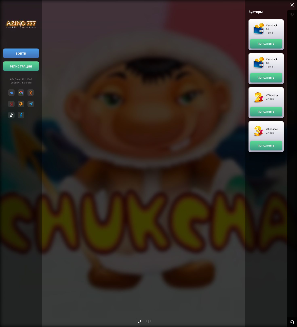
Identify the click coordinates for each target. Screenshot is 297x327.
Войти (21, 53)
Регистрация (21, 66)
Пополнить (266, 43)
